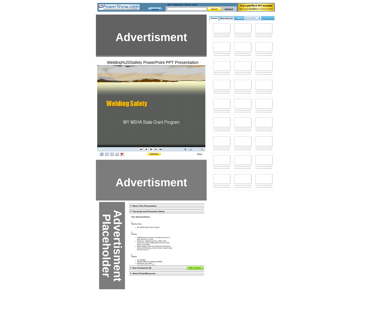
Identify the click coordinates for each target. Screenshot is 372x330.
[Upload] (155, 9)
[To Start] (141, 149)
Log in (194, 4)
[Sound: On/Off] (186, 149)
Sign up (187, 4)
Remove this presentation (102, 154)
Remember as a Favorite (122, 154)
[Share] (195, 153)
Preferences (178, 4)
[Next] (156, 149)
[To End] (160, 149)
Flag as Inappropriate (107, 154)
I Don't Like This (112, 154)
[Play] (151, 149)
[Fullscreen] (202, 149)
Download (154, 154)
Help (169, 4)
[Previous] (146, 149)
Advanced (229, 9)
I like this (117, 154)
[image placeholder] (221, 28)
